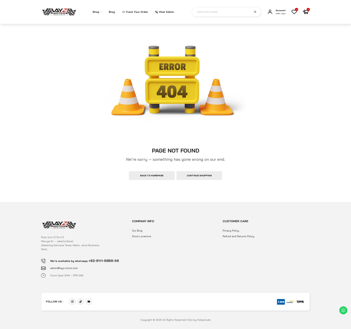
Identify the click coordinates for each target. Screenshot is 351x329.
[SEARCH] (257, 12)
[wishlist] (294, 11)
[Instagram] (72, 301)
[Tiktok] (80, 301)
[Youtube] (89, 301)
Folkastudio (204, 320)
